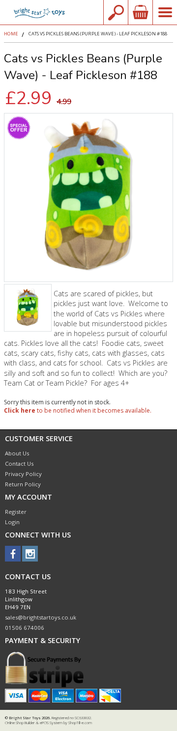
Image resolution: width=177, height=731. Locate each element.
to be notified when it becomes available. (77, 410)
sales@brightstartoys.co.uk (40, 617)
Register (16, 511)
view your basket (140, 12)
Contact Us (19, 463)
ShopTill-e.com (80, 722)
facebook (13, 554)
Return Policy (23, 484)
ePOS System (51, 722)
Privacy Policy (23, 474)
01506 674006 (24, 627)
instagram (30, 554)
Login (12, 522)
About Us (17, 453)
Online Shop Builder (20, 722)
